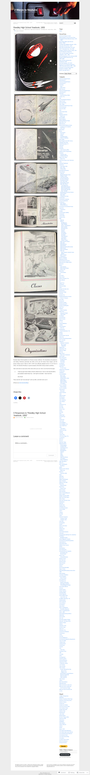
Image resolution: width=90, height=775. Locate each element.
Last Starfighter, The (63, 424)
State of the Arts (63, 382)
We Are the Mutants (63, 741)
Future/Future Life (64, 447)
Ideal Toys (61, 366)
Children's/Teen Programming (65, 151)
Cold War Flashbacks (63, 163)
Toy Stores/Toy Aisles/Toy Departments (67, 639)
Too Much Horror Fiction (64, 739)
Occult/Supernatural (63, 507)
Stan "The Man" (64, 190)
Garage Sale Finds (63, 709)
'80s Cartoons (62, 89)
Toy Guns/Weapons (63, 637)
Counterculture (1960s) (64, 212)
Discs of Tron (63, 670)
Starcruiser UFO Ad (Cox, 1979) (65, 45)
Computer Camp (63, 518)
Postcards (61, 533)
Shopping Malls (62, 592)
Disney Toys (62, 269)
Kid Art (60, 410)
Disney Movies (63, 266)
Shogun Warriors (62, 591)
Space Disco (62, 87)
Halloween (61, 341)
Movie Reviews (62, 491)
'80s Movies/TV (62, 92)
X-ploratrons (62, 209)
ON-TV (60, 510)
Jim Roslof (63, 234)
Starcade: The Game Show (64, 621)
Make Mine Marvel (64, 184)
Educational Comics (64, 180)
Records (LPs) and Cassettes (65, 551)
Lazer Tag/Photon (63, 425)
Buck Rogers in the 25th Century (66, 140)
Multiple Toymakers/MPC (64, 495)
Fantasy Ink (61, 703)
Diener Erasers (63, 577)
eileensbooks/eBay (23, 382)
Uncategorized (62, 657)
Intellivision (61, 372)
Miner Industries (62, 480)
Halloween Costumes (64, 342)
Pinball (60, 524)
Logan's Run (62, 434)
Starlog (61, 455)
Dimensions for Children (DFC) (65, 262)
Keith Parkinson (64, 236)
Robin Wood (63, 238)
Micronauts (61, 477)
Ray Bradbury (62, 548)
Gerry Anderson (62, 326)
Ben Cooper (63, 344)
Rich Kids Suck (62, 559)
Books (60, 131)
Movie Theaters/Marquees (64, 492)
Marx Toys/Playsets (63, 464)
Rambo (60, 546)
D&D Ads (62, 220)
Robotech (61, 564)
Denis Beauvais (64, 228)
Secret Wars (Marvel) (63, 586)
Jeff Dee (63, 230)
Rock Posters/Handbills (64, 567)
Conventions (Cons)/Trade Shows (66, 206)
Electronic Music (62, 285)
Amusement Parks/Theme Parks (65, 105)
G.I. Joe (61, 321)
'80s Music (61, 93)
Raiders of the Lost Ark (64, 545)
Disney (60, 265)
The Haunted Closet (63, 735)
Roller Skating (62, 573)
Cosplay (61, 211)
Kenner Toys (62, 409)
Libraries (61, 431)
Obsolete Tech (62, 506)
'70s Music (61, 84)
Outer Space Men (64, 166)
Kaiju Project (62, 379)
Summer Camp (62, 627)
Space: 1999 (62, 612)
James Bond (62, 389)
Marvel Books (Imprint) (65, 186)
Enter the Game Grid (65, 754)
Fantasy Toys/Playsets (63, 305)
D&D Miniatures (63, 244)
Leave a (19, 30)
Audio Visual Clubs (63, 111)
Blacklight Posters (64, 537)
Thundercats (62, 633)
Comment (51, 455)
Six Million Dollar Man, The (64, 598)
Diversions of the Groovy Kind (65, 700)
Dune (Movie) (62, 279)
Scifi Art (60, 726)
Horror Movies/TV (62, 357)
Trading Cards (62, 642)
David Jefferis (63, 376)
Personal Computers (63, 516)
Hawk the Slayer (62, 350)
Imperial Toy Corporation (64, 369)
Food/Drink (61, 315)
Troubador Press (62, 651)
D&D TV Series (63, 254)
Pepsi (60, 515)
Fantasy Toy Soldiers (63, 704)
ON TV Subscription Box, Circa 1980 (66, 48)
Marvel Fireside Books (65, 188)
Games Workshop (63, 323)
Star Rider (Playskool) (64, 609)
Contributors (61, 202)
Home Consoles (63, 676)
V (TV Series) (62, 664)
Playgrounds (62, 528)
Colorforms (61, 164)
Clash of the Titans (63, 157)
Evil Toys (61, 293)
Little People (62, 314)
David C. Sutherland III (65, 225)
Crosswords (61, 214)
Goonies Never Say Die (64, 335)
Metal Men (61, 476)
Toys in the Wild (62, 640)
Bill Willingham (64, 222)
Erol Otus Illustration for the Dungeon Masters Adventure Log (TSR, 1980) (68, 57)
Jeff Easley (63, 232)
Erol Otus (63, 229)
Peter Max (61, 521)
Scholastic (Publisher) (63, 574)
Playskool (61, 530)
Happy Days (61, 347)
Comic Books (62, 171)
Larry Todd (61, 421)
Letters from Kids (62, 430)
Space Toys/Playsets (63, 607)
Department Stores (63, 259)
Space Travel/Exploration (64, 610)
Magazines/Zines (62, 443)
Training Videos (62, 643)
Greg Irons (61, 336)
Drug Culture (62, 276)
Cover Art (62, 133)
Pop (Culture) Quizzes (63, 531)
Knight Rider (61, 415)
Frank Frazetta (62, 318)
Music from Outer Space (64, 497)
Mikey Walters (63, 203)
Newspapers (61, 501)
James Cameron (62, 392)
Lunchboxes (61, 437)
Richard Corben (62, 561)
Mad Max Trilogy (62, 442)
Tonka (60, 634)
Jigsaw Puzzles (62, 395)
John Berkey (62, 398)
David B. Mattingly (63, 257)
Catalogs (61, 146)
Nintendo (61, 503)
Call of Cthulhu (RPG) (64, 149)
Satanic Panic (63, 488)
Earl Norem (61, 284)
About (60, 30)
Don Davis (61, 275)
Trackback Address (30, 417)
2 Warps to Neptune (25, 9)
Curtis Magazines (64, 185)
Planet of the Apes (63, 525)
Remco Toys (61, 555)
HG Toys (61, 351)
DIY (60, 273)
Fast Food (61, 307)
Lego (60, 427)
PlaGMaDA (61, 721)
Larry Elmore (63, 237)
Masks (60, 467)
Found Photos (62, 317)
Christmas (61, 152)
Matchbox (61, 471)
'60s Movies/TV (62, 80)
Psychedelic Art (62, 542)
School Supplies (62, 576)
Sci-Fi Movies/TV (62, 579)
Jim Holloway (63, 233)
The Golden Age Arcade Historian (66, 732)
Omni (61, 453)
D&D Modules (63, 245)
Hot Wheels (61, 363)
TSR (60, 652)
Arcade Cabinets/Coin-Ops (65, 669)
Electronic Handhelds (64, 674)
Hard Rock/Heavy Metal (65, 95)
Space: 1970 (62, 729)
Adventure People (64, 313)
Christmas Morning (64, 155)
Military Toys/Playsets (63, 479)
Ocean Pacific (62, 509)
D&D (60, 218)
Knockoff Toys (62, 416)
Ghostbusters (62, 329)
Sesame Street (62, 589)
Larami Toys (61, 419)
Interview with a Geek (64, 378)
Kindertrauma (62, 712)
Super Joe (61, 628)
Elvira (60, 287)
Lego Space (62, 428)
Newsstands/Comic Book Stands (66, 192)
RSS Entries (41, 774)
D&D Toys (62, 250)
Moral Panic (61, 486)
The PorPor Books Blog (64, 736)
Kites (60, 413)
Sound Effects (62, 603)
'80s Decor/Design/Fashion (64, 90)
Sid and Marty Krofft (63, 595)
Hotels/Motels (62, 364)
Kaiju (60, 403)
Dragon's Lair (64, 672)
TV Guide (61, 654)
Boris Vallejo (61, 139)
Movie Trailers (62, 494)
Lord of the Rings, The (64, 436)
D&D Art (61, 221)
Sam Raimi (62, 360)
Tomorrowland (63, 272)
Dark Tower (62, 128)
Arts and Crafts (62, 108)
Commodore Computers (64, 199)
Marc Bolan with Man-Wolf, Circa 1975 (67, 47)
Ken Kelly (61, 407)
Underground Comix (64, 196)
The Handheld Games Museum (65, 733)
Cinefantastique (63, 445)
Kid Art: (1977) (64, 70)
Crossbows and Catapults (65, 126)
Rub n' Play (62, 167)
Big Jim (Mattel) (62, 119)
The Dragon (62, 458)
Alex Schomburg (62, 102)
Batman (61, 113)
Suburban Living (62, 625)
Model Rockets (63, 485)
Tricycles (61, 646)
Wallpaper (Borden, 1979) (67, 44)
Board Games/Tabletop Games (65, 125)
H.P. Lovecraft (62, 339)
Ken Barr (61, 406)
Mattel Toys (62, 116)
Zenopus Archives (63, 742)
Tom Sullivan (62, 383)
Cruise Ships (62, 215)
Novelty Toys (62, 504)
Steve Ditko (62, 194)
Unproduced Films (63, 661)
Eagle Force (61, 282)
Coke (60, 161)
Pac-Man (61, 513)
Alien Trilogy (61, 104)
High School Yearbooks (35, 29)
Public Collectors (62, 724)
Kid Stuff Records (63, 552)
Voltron (60, 680)
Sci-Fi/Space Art (44, 29)
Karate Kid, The (62, 404)
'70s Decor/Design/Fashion (64, 81)
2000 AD (62, 173)
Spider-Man (61, 615)
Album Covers (62, 101)
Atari (60, 110)
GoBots (60, 332)
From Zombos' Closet (63, 707)
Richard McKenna (64, 205)
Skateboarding (62, 600)
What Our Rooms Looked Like (65, 684)
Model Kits (61, 483)
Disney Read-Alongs (64, 268)
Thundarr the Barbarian (64, 631)
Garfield (61, 324)
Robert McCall (62, 562)
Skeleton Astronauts (64, 582)
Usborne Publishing (64, 137)
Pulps (61, 454)
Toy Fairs (61, 636)
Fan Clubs (61, 299)
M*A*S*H (61, 439)
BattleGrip (61, 697)
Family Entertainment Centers (65, 296)
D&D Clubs (62, 242)
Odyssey (62, 451)
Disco (61, 86)
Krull (60, 418)
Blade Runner (62, 123)
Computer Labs (63, 519)
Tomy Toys (62, 649)
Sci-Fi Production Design (65, 687)
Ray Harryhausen (62, 549)
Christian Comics (63, 176)
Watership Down (62, 683)
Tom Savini (62, 361)
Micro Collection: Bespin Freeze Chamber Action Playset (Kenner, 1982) (46, 23)
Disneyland (61, 270)
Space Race (50, 29)
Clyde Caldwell (64, 224)
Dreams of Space (62, 701)
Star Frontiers (62, 616)
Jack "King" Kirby (63, 181)
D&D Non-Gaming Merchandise (66, 246)
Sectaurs (61, 588)
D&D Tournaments (64, 249)
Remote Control (62, 558)
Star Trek (61, 618)
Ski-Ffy (60, 727)
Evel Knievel (61, 290)
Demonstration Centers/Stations (66, 673)
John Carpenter (62, 400)
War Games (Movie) (63, 681)
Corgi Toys (61, 208)
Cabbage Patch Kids (63, 142)
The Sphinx (61, 738)
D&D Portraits (63, 248)
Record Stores (63, 553)
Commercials (62, 197)
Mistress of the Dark (63, 482)
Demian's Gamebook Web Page (65, 698)
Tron (60, 648)
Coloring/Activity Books (64, 170)
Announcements (62, 107)
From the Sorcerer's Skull (64, 706)
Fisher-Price (61, 311)
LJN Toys (61, 433)
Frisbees (61, 320)
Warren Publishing (64, 459)
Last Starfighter (62, 422)
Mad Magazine (63, 450)
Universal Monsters (64, 556)
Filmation (61, 308)
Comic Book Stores (64, 177)
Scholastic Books (63, 136)
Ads (60, 98)
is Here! (65, 35)
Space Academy (63, 310)
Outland (61, 512)
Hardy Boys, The (62, 348)
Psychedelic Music (63, 543)
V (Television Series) (63, 663)
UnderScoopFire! (62, 658)
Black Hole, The (62, 122)
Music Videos (62, 498)
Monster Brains (62, 715)
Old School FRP (62, 718)
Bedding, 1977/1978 (65, 63)
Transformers (62, 645)
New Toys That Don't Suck (64, 500)
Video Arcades (62, 666)
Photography (62, 522)
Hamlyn (61, 135)
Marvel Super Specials (65, 189)
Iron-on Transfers (62, 384)
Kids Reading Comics (64, 182)
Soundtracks (62, 604)
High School (27, 29)
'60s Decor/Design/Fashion (64, 78)
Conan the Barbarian (63, 200)
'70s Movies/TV (62, 83)
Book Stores (62, 132)
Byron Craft (62, 375)
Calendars (61, 145)
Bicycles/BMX (62, 117)
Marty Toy (61, 462)
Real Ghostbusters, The (65, 330)
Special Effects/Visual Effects (65, 613)
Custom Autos (62, 217)
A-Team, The (62, 96)
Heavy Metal (62, 449)
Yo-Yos (60, 690)
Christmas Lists (63, 154)
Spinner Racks (63, 193)
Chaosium (61, 148)
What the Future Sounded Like (65, 689)
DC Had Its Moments (64, 178)
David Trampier (64, 226)
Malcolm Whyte (63, 380)
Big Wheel (62, 465)
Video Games (62, 667)
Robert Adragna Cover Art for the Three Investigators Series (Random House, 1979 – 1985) (68, 39)
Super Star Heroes (64, 457)
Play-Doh (61, 527)
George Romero (63, 359)
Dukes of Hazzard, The (64, 278)
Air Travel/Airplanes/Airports (65, 99)
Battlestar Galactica (63, 114)
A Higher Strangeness (63, 695)
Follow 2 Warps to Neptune (66, 750)
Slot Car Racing (62, 601)
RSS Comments (48, 774)
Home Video (61, 356)
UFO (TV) (62, 327)
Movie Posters (62, 489)
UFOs (55, 29)
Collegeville (63, 345)
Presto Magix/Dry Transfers (64, 539)
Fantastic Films (63, 446)
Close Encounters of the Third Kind (66, 160)
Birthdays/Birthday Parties (64, 120)
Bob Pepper (61, 129)
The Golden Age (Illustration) (65, 730)
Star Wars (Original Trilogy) (64, 619)
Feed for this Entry (19, 417)
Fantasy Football (62, 302)
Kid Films (61, 412)
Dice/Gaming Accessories (64, 260)
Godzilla (61, 333)
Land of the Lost (63, 597)
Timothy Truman (64, 240)
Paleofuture (61, 720)
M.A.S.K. (61, 440)
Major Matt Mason (63, 461)
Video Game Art (63, 677)
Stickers (61, 624)
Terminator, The (62, 630)
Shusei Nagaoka (62, 594)
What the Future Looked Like (65, 686)
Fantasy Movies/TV (63, 304)
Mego (60, 474)
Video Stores (62, 678)
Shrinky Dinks (63, 168)
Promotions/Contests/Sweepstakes (66, 540)
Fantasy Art (61, 301)
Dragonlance (62, 256)
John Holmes (62, 401)
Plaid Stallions (62, 723)
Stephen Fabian (62, 622)
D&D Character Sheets (65, 241)
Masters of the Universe (64, 468)
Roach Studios (63, 386)
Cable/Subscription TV (63, 143)
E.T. (60, 281)
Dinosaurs (61, 263)
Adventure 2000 (63, 473)
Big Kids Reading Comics (65, 174)
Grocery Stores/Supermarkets (65, 338)
